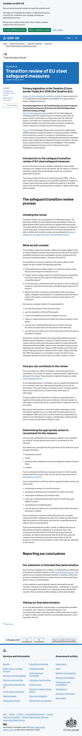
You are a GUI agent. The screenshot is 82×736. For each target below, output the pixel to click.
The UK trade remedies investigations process (21, 46)
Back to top (9, 624)
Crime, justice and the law (13, 692)
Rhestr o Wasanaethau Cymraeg (35, 717)
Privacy (12, 714)
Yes (29, 640)
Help (5, 714)
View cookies (57, 30)
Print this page (12, 105)
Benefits (6, 664)
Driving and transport (11, 701)
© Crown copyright (71, 730)
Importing (48, 43)
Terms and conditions (11, 717)
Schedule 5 (57, 96)
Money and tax (35, 685)
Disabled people (9, 696)
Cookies (20, 714)
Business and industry (17, 43)
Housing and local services (40, 680)
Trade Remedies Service (32, 378)
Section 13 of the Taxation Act (35, 96)
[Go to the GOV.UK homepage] (11, 38)
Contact (49, 714)
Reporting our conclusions (8, 99)
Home (5, 43)
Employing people (36, 669)
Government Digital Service (14, 720)
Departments (61, 664)
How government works (65, 694)
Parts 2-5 (26, 130)
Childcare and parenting (13, 680)
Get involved (61, 698)
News (58, 669)
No (41, 640)
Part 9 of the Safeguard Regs (34, 113)
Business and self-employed (14, 676)
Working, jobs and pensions (40, 701)
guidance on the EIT (34, 477)
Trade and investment (34, 43)
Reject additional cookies (39, 30)
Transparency (61, 689)
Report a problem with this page (64, 640)
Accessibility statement (35, 714)
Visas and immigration (38, 696)
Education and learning (38, 664)
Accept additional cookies (14, 30)
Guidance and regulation (66, 673)
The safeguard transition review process (9, 93)
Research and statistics (65, 678)
